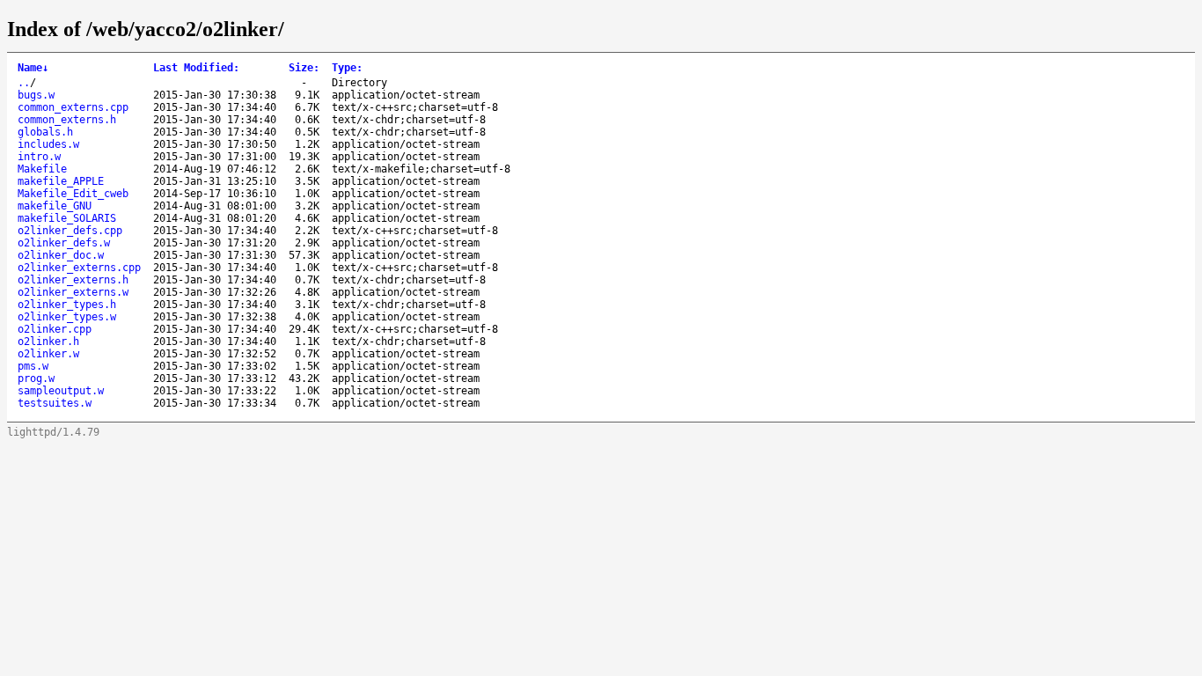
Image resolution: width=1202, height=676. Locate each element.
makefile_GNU (55, 206)
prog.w (36, 378)
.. (24, 83)
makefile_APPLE (61, 181)
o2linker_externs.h (73, 280)
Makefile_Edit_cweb (73, 193)
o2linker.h (48, 341)
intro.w (39, 157)
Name (33, 68)
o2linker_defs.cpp (70, 230)
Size (304, 68)
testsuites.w (55, 403)
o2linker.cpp (55, 329)
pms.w (33, 366)
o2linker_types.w (67, 317)
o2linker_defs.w (64, 243)
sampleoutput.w (61, 391)
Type (347, 68)
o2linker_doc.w (61, 255)
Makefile (42, 169)
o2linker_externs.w (73, 292)
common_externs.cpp (73, 107)
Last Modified (196, 68)
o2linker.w (48, 354)
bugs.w (36, 95)
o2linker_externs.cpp (79, 267)
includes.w (48, 144)
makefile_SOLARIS (67, 218)
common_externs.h (67, 120)
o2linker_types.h (67, 304)
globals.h (45, 132)
